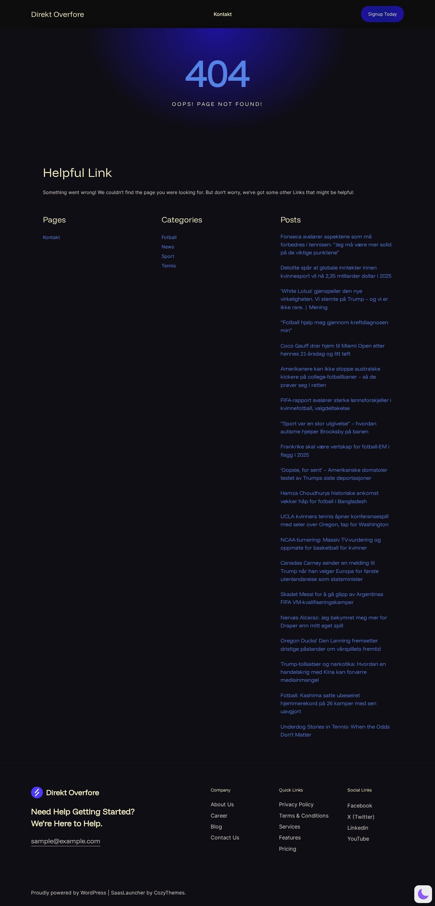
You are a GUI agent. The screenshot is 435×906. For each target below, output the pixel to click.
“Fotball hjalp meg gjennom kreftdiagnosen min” (334, 326)
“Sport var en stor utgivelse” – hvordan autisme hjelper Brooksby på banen (328, 427)
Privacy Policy (296, 804)
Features (290, 837)
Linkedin (357, 827)
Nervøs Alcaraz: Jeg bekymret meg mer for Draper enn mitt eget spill (334, 621)
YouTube (358, 838)
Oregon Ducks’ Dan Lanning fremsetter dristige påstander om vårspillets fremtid (331, 644)
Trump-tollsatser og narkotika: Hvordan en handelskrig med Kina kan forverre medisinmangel (333, 672)
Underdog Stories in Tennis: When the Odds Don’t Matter (335, 730)
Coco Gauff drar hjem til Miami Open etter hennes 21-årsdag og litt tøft (333, 349)
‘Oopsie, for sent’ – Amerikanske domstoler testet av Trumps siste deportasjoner (334, 473)
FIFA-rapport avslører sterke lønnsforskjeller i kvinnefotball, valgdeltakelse (336, 404)
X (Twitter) (361, 816)
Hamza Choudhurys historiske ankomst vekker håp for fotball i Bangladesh (329, 497)
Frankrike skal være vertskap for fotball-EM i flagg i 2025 (335, 450)
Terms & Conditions (303, 815)
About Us (222, 804)
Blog (216, 826)
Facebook (359, 805)
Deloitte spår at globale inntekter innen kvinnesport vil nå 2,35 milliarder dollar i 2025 (336, 271)
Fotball (169, 237)
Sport (168, 256)
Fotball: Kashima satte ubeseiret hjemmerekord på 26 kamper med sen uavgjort (328, 703)
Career (219, 815)
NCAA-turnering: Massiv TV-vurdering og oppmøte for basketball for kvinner (331, 543)
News (168, 247)
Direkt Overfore (57, 14)
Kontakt (223, 14)
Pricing (287, 848)
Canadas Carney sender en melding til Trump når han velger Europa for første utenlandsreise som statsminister (329, 570)
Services (289, 826)
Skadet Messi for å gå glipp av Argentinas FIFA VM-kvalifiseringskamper (332, 598)
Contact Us (225, 837)
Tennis (169, 266)
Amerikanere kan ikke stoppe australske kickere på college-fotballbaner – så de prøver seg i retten (330, 376)
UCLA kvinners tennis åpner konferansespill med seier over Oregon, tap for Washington (335, 520)
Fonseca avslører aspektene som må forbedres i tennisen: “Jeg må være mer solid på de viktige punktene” (336, 244)
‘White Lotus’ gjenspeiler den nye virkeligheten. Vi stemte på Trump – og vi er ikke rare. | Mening (334, 299)
